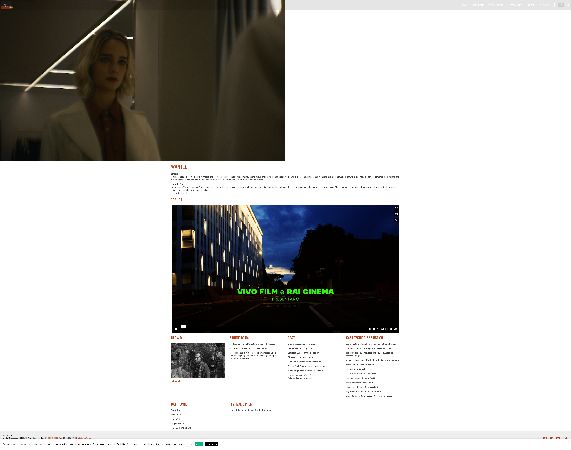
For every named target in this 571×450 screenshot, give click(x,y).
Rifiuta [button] (189, 444)
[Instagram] (565, 438)
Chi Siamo (544, 5)
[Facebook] (545, 438)
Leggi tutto (178, 444)
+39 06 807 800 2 (51, 438)
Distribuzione (495, 5)
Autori (531, 5)
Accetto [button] (199, 444)
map (39, 438)
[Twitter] (558, 438)
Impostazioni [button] (211, 444)
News (464, 5)
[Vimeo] (551, 438)
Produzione (478, 5)
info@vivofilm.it (84, 438)
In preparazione (515, 5)
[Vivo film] (8, 3)
